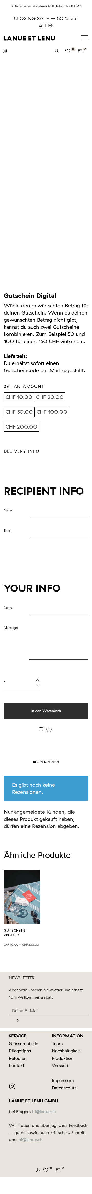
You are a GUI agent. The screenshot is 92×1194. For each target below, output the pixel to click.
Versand (60, 1065)
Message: (11, 628)
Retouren (18, 1058)
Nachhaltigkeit (66, 1050)
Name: (8, 510)
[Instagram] (11, 1157)
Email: (8, 530)
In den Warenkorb (46, 711)
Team (57, 1043)
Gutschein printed (14, 932)
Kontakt (16, 1065)
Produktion (62, 1058)
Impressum (63, 1080)
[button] (85, 38)
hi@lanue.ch (44, 1111)
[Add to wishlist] (46, 729)
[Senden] (18, 1020)
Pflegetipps (20, 1050)
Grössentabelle (23, 1043)
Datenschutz (64, 1087)
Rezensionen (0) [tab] (46, 762)
